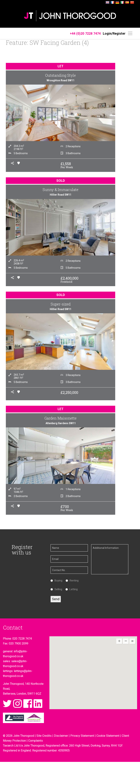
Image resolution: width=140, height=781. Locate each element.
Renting (73, 580)
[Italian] (122, 2)
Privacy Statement (82, 735)
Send (55, 599)
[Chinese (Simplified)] (132, 2)
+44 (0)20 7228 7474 (85, 33)
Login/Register (114, 33)
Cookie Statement (107, 735)
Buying (58, 580)
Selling (57, 589)
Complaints (35, 740)
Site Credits (44, 735)
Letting (72, 589)
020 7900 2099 (18, 643)
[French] (112, 2)
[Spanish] (127, 2)
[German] (117, 2)
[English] (108, 2)
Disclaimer (61, 735)
